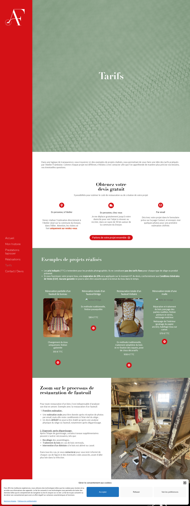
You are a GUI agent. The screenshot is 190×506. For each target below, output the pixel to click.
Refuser (136, 492)
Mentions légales (10, 501)
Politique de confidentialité (27, 501)
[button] (185, 483)
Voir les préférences (170, 492)
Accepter (103, 492)
